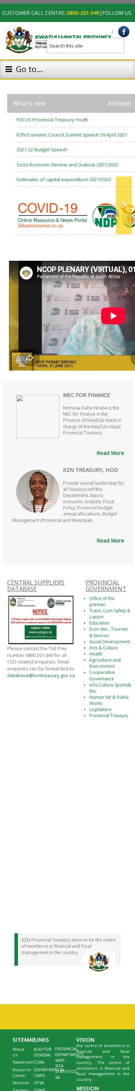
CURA (39, 1062)
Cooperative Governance (102, 675)
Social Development (109, 642)
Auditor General (42, 1052)
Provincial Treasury (108, 715)
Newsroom (23, 1062)
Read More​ (110, 540)
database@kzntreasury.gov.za (41, 675)
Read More (110, 452)
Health (96, 654)
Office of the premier (101, 601)
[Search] (124, 43)
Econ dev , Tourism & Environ (108, 632)
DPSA (39, 1082)
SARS (59, 1060)
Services (21, 1082)
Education (99, 623)
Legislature (100, 709)
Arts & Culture (103, 648)
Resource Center (22, 1072)
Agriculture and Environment (105, 663)
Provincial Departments (69, 1051)
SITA (59, 1065)
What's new (29, 103)
